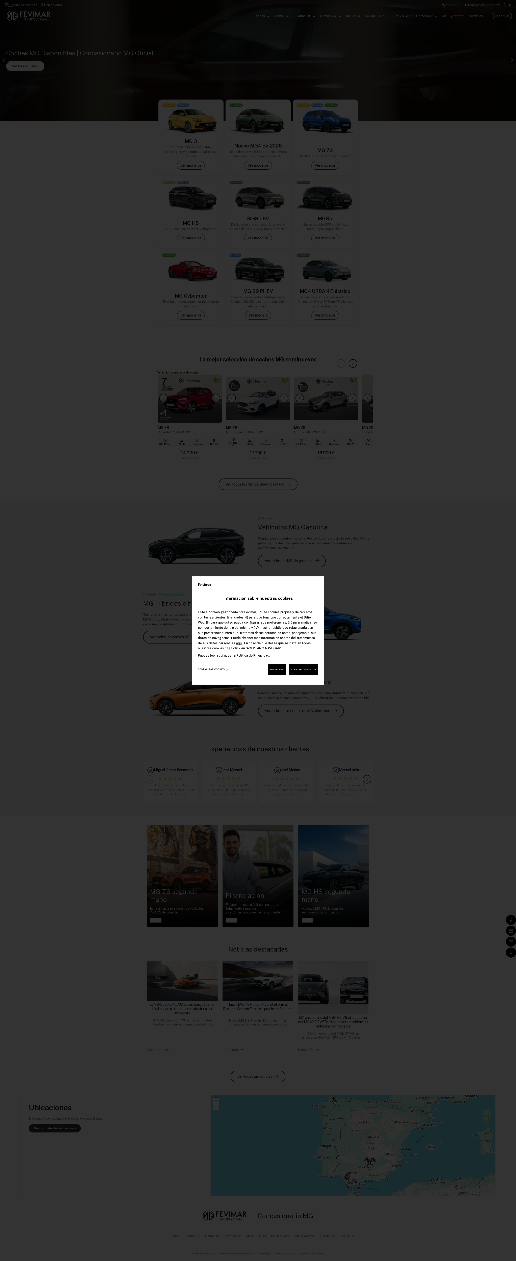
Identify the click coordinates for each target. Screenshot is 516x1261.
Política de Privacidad (252, 655)
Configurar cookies (211, 669)
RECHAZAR (277, 669)
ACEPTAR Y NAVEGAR (303, 669)
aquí (239, 643)
